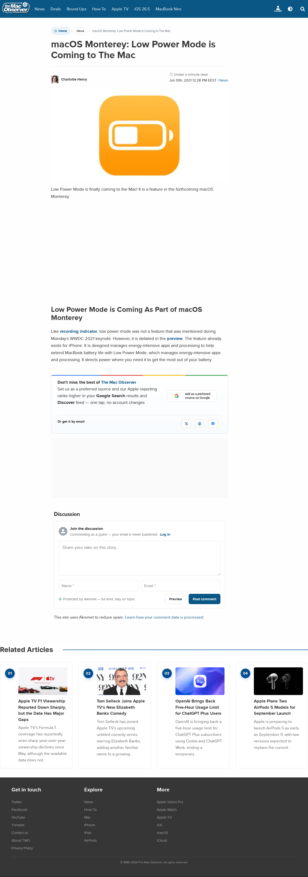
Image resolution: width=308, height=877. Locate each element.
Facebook (19, 809)
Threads (18, 824)
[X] (186, 424)
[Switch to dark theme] (290, 9)
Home (62, 31)
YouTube (18, 817)
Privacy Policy (22, 848)
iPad (87, 832)
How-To (99, 9)
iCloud (162, 840)
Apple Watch (167, 809)
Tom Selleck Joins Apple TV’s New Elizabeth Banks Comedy (121, 707)
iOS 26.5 (142, 9)
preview (175, 338)
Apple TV (120, 9)
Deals (56, 9)
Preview (175, 599)
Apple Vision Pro (170, 801)
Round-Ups (76, 9)
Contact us (20, 832)
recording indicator (78, 331)
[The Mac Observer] (16, 9)
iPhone (89, 824)
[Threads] (199, 424)
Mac (87, 817)
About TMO (21, 840)
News (40, 9)
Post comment (204, 599)
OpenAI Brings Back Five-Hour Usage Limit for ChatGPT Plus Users (198, 707)
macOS (162, 832)
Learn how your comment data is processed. (164, 617)
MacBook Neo (168, 9)
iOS (159, 824)
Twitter (17, 801)
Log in (165, 534)
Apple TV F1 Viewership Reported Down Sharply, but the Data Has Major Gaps (42, 710)
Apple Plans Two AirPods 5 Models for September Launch (274, 707)
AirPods (90, 840)
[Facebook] (213, 423)
